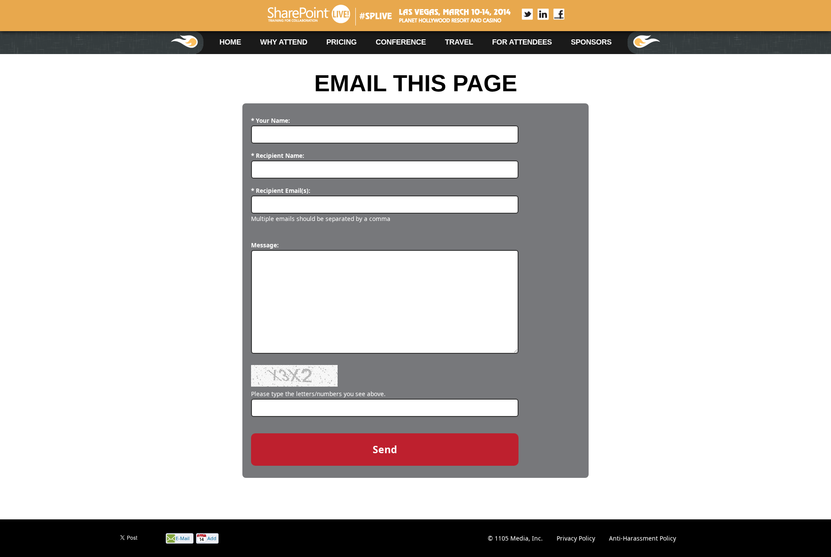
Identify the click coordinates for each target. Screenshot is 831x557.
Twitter (522, 14)
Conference (401, 42)
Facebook (554, 14)
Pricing (341, 42)
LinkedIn (538, 14)
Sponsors (591, 42)
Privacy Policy (576, 538)
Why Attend (283, 42)
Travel (459, 42)
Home (230, 42)
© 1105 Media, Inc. (515, 538)
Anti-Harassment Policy (642, 538)
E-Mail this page (183, 539)
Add (211, 538)
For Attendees (522, 42)
